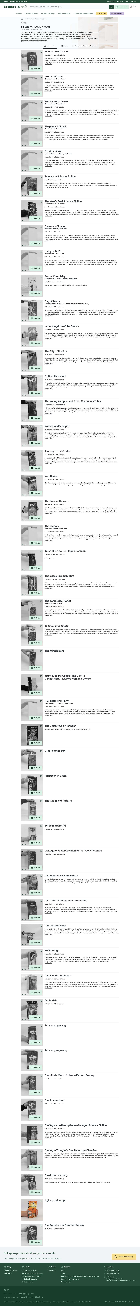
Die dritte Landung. (56, 1175)
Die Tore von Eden (55, 925)
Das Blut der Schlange (58, 975)
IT (123, 1301)
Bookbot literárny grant (70, 1279)
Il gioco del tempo (55, 1200)
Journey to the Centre (57, 451)
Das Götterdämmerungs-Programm (66, 900)
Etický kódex (74, 1301)
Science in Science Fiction (60, 176)
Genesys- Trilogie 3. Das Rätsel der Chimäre (71, 1150)
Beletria (19, 14)
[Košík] (134, 7)
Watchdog (8, 1273)
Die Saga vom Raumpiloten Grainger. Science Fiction (76, 1125)
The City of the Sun (56, 351)
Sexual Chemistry (55, 276)
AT (109, 1301)
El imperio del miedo (57, 51)
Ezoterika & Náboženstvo (83, 14)
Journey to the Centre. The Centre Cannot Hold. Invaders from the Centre (68, 677)
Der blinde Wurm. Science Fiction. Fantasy (70, 1075)
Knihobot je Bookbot (85, 1301)
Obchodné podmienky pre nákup (13, 1301)
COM (116, 1301)
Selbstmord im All (55, 825)
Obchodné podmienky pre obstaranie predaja (38, 1301)
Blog (62, 1270)
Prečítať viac (48, 64)
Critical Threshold (55, 376)
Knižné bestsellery (11, 1270)
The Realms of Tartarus (58, 800)
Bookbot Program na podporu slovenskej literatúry (80, 1276)
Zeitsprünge (52, 950)
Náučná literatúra (31, 14)
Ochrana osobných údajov (60, 1301)
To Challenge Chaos (56, 625)
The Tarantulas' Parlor (58, 600)
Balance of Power (55, 226)
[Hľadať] (111, 7)
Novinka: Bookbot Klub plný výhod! (15, 1)
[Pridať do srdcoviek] (41, 52)
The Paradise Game (56, 101)
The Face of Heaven (56, 501)
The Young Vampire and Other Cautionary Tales (73, 401)
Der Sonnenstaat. (55, 1100)
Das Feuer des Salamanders (61, 875)
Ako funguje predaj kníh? (31, 1276)
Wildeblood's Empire (57, 426)
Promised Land (54, 76)
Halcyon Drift (53, 251)
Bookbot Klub (66, 1282)
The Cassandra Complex (59, 576)
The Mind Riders (54, 650)
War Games (51, 476)
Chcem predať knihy (29, 1270)
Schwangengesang (56, 1050)
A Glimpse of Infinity (57, 700)
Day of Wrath (52, 301)
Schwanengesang (55, 1025)
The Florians (52, 526)
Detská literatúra (64, 14)
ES (120, 1301)
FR (129, 1301)
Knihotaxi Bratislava (29, 1279)
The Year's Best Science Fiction (63, 201)
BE (132, 1301)
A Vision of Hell (53, 151)
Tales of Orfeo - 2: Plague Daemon (65, 551)
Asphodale (51, 1000)
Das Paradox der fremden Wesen (64, 1225)
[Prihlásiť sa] (131, 7)
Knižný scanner (27, 1282)
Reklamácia (52, 1270)
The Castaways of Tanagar (60, 725)
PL (135, 1301)
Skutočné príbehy (48, 14)
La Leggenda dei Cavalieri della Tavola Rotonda (73, 850)
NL (126, 1301)
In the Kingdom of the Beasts (62, 326)
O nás (63, 1273)
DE (112, 1301)
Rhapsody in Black (55, 126)
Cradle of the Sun (55, 750)
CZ (106, 1301)
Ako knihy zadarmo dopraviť (32, 1273)
